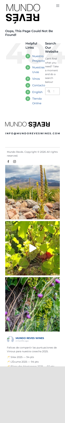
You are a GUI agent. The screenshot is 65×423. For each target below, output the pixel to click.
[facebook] (8, 161)
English (37, 92)
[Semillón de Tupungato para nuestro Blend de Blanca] (32, 248)
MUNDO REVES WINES (30, 338)
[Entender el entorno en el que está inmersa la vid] (32, 192)
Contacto (38, 85)
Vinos (36, 78)
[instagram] (14, 161)
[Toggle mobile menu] (58, 5)
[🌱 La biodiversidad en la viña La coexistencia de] (32, 304)
